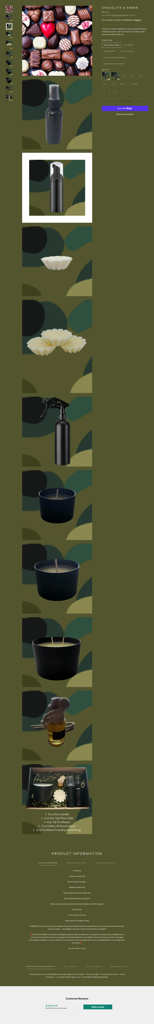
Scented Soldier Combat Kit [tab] (41, 966)
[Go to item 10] (9, 89)
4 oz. (124, 76)
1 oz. (105, 84)
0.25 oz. (123, 84)
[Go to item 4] (9, 35)
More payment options (125, 114)
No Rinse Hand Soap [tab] (105, 863)
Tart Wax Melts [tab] (93, 966)
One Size (134, 84)
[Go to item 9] (9, 80)
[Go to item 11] (9, 97)
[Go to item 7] (9, 63)
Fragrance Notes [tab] (119, 966)
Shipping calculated (119, 15)
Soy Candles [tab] (70, 966)
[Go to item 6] (9, 54)
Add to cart (125, 101)
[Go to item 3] (9, 26)
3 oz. (113, 84)
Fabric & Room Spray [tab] (76, 863)
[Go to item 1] (9, 9)
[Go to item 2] (9, 17)
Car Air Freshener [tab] (48, 863)
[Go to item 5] (9, 44)
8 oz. (132, 76)
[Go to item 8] (9, 72)
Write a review (97, 1007)
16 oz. (141, 76)
